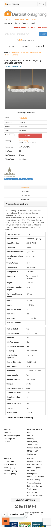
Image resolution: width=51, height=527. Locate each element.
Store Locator (8, 23)
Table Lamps (32, 489)
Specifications (25, 187)
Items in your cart (27, 40)
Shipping (30, 438)
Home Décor (32, 492)
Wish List (39, 46)
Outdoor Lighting (34, 483)
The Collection (25, 195)
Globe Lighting (9, 467)
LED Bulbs (31, 470)
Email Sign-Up (9, 438)
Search (43, 34)
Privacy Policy (32, 442)
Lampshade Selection (35, 477)
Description (25, 191)
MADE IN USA (32, 451)
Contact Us (31, 454)
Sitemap (7, 442)
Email (16, 179)
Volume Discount (34, 448)
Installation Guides (34, 461)
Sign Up (25, 46)
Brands (32, 23)
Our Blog (18, 23)
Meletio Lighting (10, 473)
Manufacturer (25, 199)
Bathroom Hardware (35, 486)
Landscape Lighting (35, 495)
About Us (25, 23)
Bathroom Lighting (34, 464)
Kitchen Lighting (33, 480)
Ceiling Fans (32, 473)
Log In (10, 46)
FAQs (29, 432)
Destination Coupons (12, 435)
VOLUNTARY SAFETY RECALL (25, 500)
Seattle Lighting (10, 464)
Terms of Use (32, 445)
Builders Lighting (10, 470)
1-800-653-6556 (13, 4)
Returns (30, 435)
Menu (42, 4)
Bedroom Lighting (34, 467)
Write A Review (26, 179)
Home (6, 52)
